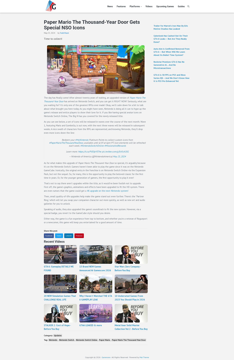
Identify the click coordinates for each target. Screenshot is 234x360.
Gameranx (106, 357)
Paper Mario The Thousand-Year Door (129, 340)
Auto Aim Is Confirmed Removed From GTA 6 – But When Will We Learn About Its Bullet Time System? (172, 51)
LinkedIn (69, 236)
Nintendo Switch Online (86, 340)
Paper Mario (104, 340)
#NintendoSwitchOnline (92, 145)
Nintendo (53, 340)
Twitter (59, 236)
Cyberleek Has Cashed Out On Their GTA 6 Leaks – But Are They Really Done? (171, 38)
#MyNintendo (81, 139)
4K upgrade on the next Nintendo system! (107, 190)
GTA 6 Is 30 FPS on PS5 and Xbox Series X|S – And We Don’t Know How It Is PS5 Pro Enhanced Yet (171, 77)
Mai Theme (144, 357)
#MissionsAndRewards (115, 145)
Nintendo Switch (66, 340)
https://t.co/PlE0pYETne (89, 151)
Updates (58, 335)
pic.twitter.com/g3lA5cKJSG (115, 151)
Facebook (48, 236)
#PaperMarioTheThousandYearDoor (66, 142)
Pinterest (79, 236)
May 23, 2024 (119, 156)
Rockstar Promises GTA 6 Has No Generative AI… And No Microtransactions (169, 64)
